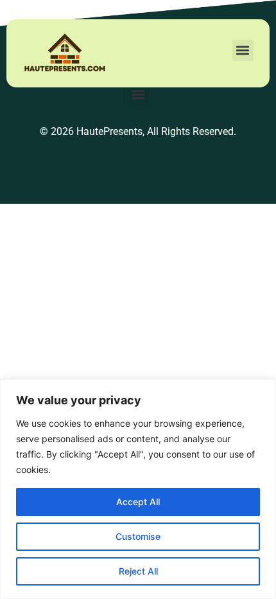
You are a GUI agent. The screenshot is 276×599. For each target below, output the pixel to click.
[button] (243, 50)
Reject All (138, 571)
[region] (138, 489)
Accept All (138, 501)
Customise (138, 536)
